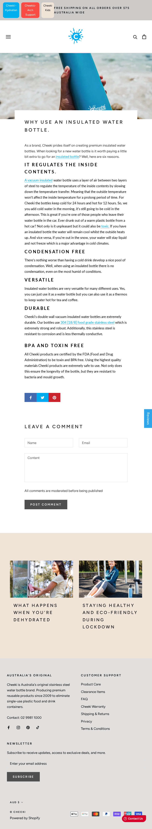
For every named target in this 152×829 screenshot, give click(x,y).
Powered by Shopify (25, 818)
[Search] (135, 37)
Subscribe (23, 777)
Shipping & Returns (95, 714)
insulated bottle (67, 157)
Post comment (46, 504)
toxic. (105, 226)
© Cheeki (18, 811)
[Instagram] (18, 727)
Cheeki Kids (47, 8)
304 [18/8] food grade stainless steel (87, 322)
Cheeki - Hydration (11, 8)
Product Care (91, 684)
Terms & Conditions (95, 729)
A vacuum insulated (39, 180)
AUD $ (15, 802)
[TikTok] (37, 727)
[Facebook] (8, 727)
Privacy (86, 721)
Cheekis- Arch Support (30, 10)
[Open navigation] (8, 36)
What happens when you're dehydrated (35, 612)
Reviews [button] (148, 418)
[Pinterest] (28, 727)
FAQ (84, 699)
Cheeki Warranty (93, 706)
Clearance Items (93, 692)
